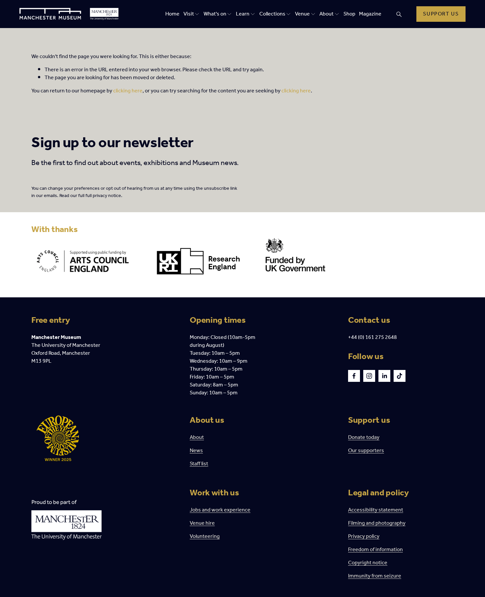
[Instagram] (369, 376)
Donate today (363, 438)
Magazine (370, 14)
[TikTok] (399, 376)
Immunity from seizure (374, 576)
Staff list (199, 464)
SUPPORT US (441, 14)
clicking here (128, 91)
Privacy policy (363, 537)
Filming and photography (376, 523)
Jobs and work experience (220, 510)
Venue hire (202, 523)
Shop (349, 14)
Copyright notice (367, 563)
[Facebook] (354, 376)
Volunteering (205, 537)
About (197, 438)
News (196, 451)
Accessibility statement (375, 510)
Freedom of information (375, 550)
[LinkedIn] (384, 376)
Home (172, 14)
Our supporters (366, 451)
